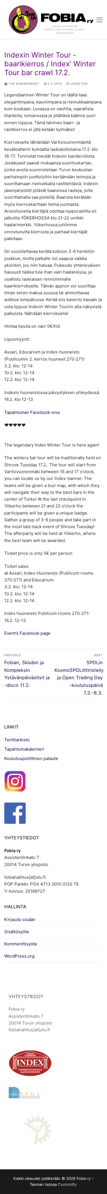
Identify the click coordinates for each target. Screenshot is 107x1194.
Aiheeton (78, 84)
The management (23, 84)
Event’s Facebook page (27, 633)
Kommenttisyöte (20, 944)
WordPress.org (19, 956)
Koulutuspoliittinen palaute (31, 758)
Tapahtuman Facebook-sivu (32, 412)
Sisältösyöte (16, 931)
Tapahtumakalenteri (24, 749)
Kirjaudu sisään (19, 919)
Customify (67, 1184)
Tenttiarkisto (17, 739)
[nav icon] (99, 19)
